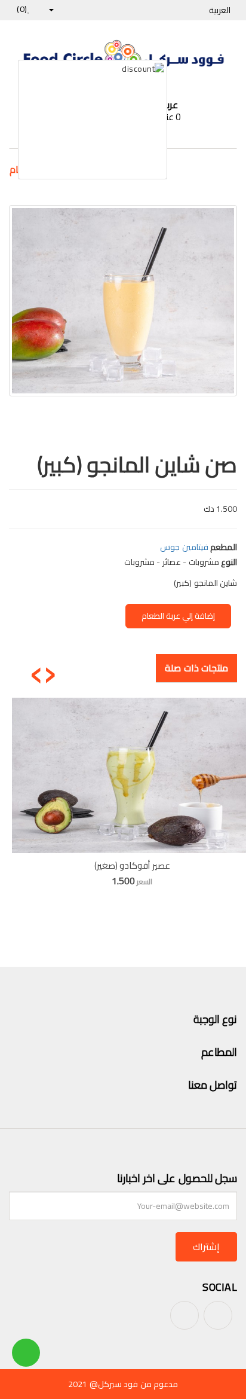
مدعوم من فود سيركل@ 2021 (123, 1384)
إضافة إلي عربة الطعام (178, 616)
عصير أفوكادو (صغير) (132, 865)
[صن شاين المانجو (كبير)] (123, 300)
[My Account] (56, 9)
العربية (218, 10)
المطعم (223, 547)
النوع (229, 562)
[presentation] (50, 670)
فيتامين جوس (184, 547)
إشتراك (206, 1247)
